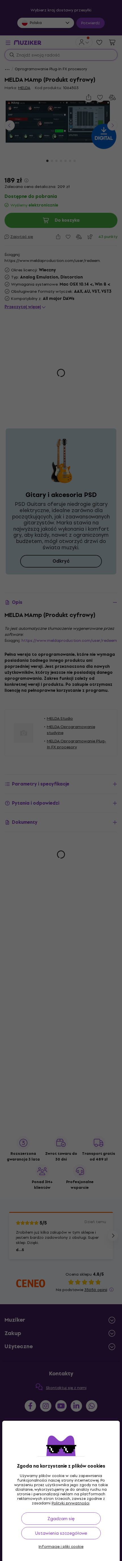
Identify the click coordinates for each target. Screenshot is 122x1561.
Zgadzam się (61, 1518)
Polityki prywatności (70, 1503)
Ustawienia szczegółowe (61, 1533)
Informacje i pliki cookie (61, 1547)
